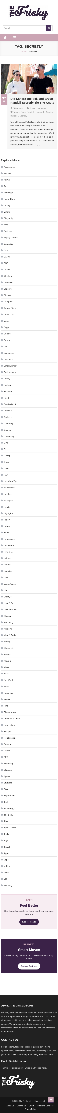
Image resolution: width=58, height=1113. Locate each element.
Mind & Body (10, 635)
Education (8, 359)
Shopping (8, 763)
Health (7, 507)
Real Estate (9, 725)
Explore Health (29, 922)
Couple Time (10, 308)
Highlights (8, 513)
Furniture (8, 410)
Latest (31, 1106)
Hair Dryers (9, 487)
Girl (5, 449)
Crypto (7, 327)
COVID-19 (9, 314)
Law (6, 577)
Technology (9, 808)
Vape (6, 860)
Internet (7, 564)
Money (7, 641)
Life (5, 590)
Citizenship (9, 282)
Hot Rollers (9, 545)
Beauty (7, 205)
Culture (7, 334)
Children (8, 276)
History (7, 520)
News (6, 686)
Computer (8, 301)
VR (5, 879)
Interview (8, 571)
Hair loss (8, 494)
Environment (10, 372)
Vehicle (7, 866)
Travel (7, 847)
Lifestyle (8, 597)
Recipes (7, 731)
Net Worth (8, 680)
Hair (6, 475)
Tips (6, 821)
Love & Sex (9, 603)
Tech (6, 802)
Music (6, 667)
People (7, 699)
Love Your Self (11, 609)
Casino (7, 257)
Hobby (7, 526)
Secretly (23, 116)
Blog (6, 224)
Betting (7, 212)
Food (6, 398)
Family (7, 378)
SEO (6, 757)
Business (8, 231)
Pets (6, 706)
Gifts (6, 443)
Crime (7, 321)
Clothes (7, 295)
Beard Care (9, 199)
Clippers (8, 289)
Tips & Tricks (10, 827)
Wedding (8, 885)
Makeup (7, 616)
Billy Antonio (18, 108)
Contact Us (21, 1106)
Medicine (8, 629)
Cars (6, 250)
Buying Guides (11, 237)
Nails (6, 673)
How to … (8, 552)
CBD (6, 263)
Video (6, 872)
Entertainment (10, 366)
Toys (6, 840)
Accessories (9, 167)
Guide (7, 462)
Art (5, 186)
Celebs (42, 108)
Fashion (7, 385)
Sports (7, 776)
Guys (6, 468)
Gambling (8, 423)
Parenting (8, 693)
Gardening (9, 436)
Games (7, 430)
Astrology (8, 192)
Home (7, 532)
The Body (8, 815)
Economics (9, 353)
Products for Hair (12, 718)
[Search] (48, 28)
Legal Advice (10, 584)
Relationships (10, 738)
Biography (8, 218)
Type (6, 853)
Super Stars (9, 795)
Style (6, 789)
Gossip (7, 455)
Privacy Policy (30, 1109)
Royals (7, 750)
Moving (7, 661)
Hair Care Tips (10, 481)
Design (7, 340)
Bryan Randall (27, 112)
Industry (7, 558)
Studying (8, 783)
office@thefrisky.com (17, 1061)
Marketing (8, 622)
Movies (7, 654)
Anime (7, 180)
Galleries (8, 417)
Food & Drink (10, 404)
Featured (8, 391)
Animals (7, 173)
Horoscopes (9, 539)
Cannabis (8, 244)
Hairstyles (8, 500)
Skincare (8, 770)
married (40, 112)
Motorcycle (9, 648)
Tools (6, 834)
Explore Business (29, 966)
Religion (7, 744)
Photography (10, 712)
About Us (10, 1106)
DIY (5, 346)
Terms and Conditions (45, 1106)
